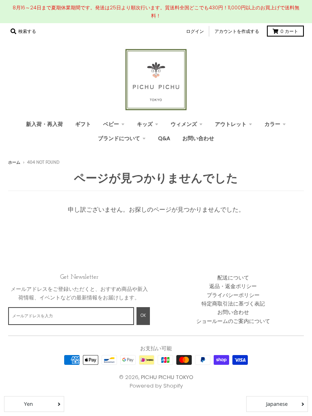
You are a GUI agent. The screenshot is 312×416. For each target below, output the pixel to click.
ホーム (14, 162)
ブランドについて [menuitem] (119, 138)
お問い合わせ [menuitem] (198, 138)
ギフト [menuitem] (83, 124)
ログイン (195, 31)
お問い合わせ (233, 312)
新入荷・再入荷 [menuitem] (44, 124)
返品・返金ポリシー (233, 286)
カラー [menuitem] (272, 124)
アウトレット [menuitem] (231, 124)
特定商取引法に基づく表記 (233, 304)
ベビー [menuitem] (111, 124)
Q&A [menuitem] (164, 138)
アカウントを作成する (236, 31)
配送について (233, 278)
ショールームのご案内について (233, 321)
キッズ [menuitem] (145, 124)
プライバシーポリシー (233, 295)
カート (289, 31)
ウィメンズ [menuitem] (184, 124)
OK (143, 315)
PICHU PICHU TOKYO (167, 377)
